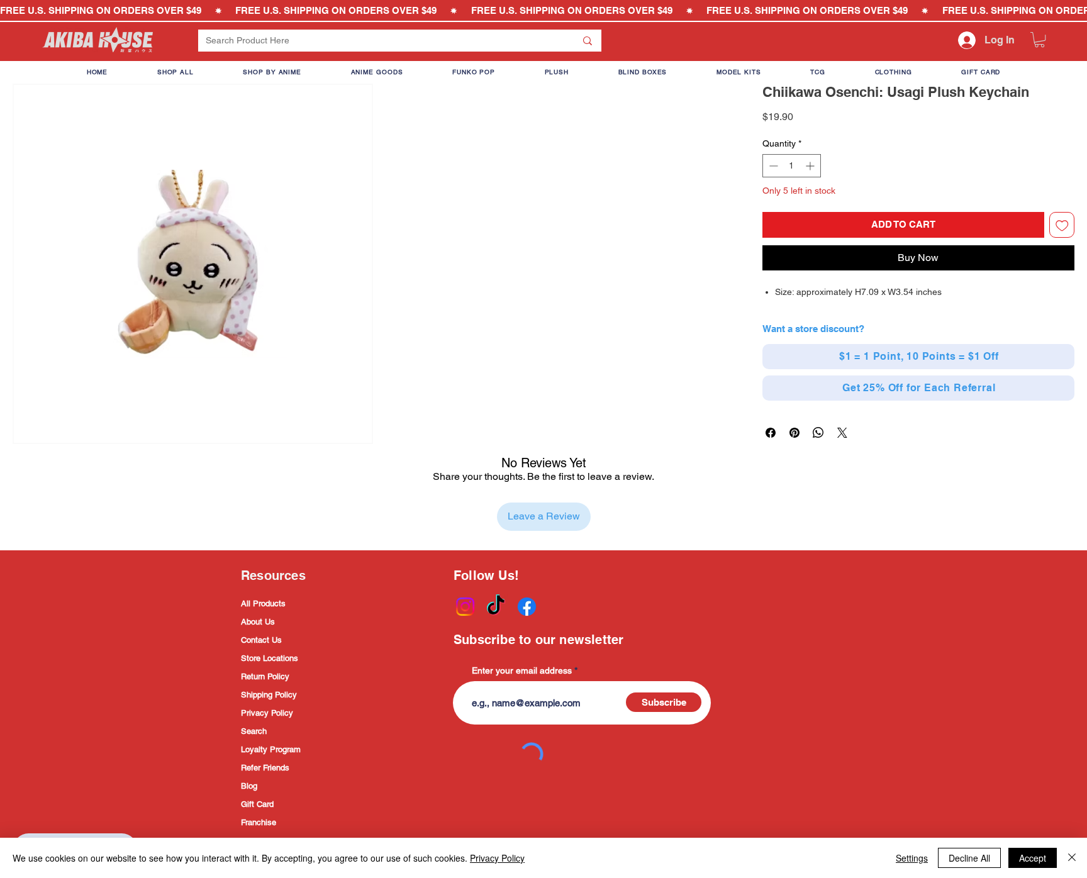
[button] (1039, 39)
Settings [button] (912, 858)
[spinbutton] (791, 166)
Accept (1032, 858)
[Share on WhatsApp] (818, 432)
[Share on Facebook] (770, 432)
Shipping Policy (269, 694)
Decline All (969, 858)
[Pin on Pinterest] (794, 432)
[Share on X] (842, 432)
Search (254, 731)
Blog (249, 786)
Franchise (258, 822)
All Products (263, 603)
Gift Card (257, 804)
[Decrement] (772, 166)
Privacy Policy (267, 713)
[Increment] (811, 166)
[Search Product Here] (587, 41)
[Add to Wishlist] (1062, 225)
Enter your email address (522, 670)
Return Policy (265, 676)
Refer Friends (265, 767)
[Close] (1071, 858)
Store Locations (269, 658)
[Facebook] (527, 606)
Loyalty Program (271, 749)
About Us (258, 621)
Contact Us (261, 640)
